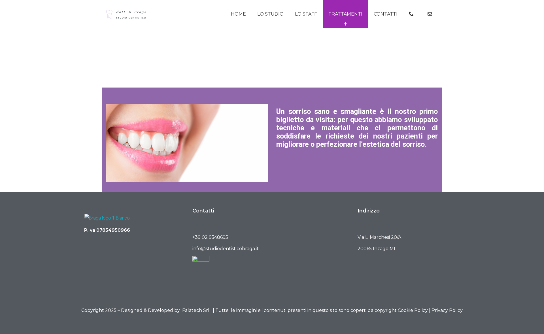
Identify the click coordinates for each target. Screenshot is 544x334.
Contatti (386, 14)
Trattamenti (345, 14)
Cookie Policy (413, 310)
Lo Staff (306, 14)
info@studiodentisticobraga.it (225, 248)
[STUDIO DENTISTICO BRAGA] (127, 14)
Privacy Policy (447, 310)
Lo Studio (270, 14)
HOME (238, 14)
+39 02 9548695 (210, 237)
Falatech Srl (195, 310)
